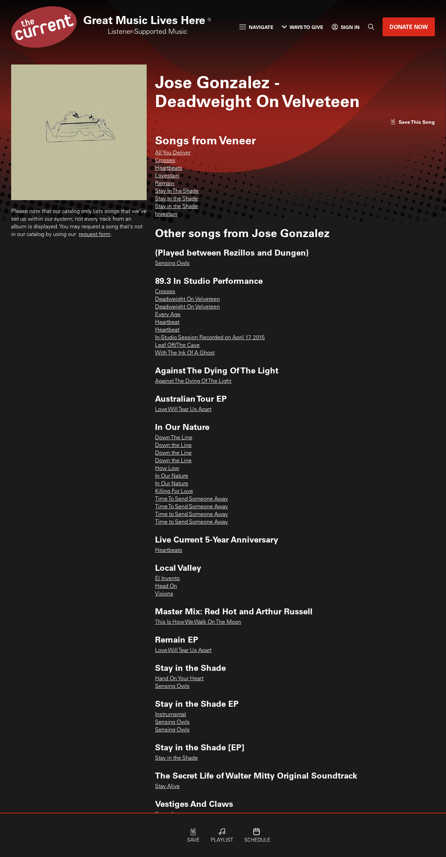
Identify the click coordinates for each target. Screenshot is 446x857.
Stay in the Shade (176, 207)
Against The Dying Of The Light (193, 381)
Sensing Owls (172, 263)
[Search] (371, 26)
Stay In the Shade (176, 199)
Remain (164, 184)
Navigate (261, 27)
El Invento (167, 579)
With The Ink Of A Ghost (185, 353)
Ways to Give (306, 27)
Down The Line (173, 438)
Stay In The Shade (177, 191)
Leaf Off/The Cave (177, 345)
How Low (167, 468)
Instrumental (170, 715)
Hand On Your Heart (179, 679)
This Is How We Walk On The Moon (198, 622)
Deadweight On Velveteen (187, 299)
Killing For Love (174, 491)
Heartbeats (168, 168)
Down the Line (173, 445)
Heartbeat (167, 322)
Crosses (165, 161)
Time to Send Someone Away (191, 514)
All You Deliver (173, 153)
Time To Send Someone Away (191, 499)
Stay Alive (167, 786)
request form (94, 234)
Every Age (167, 315)
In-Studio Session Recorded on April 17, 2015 (210, 338)
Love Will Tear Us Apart (183, 409)
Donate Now (409, 26)
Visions (164, 594)
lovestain (166, 214)
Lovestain (167, 176)
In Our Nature (171, 476)
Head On (166, 586)
